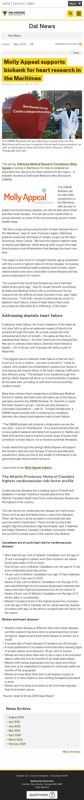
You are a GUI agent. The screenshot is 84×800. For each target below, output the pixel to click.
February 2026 (17, 743)
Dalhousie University (13, 13)
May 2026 (14, 730)
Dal (6, 3)
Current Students (39, 775)
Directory (19, 3)
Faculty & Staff (59, 775)
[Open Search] (70, 13)
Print (76, 53)
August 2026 (16, 717)
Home (5, 44)
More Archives (71, 751)
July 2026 (14, 721)
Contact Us (22, 775)
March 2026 (16, 739)
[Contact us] (42, 795)
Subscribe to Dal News (66, 43)
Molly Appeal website (38, 467)
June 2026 (15, 726)
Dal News (42, 26)
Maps (31, 3)
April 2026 (15, 735)
